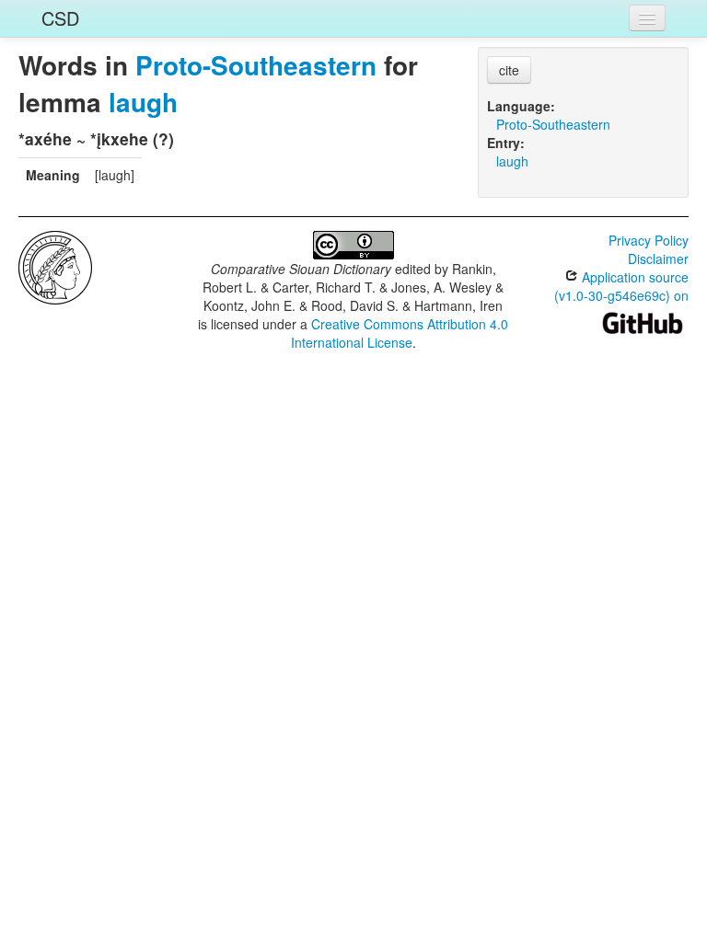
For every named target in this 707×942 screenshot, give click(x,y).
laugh (143, 102)
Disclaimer (658, 258)
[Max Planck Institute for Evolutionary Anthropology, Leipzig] (55, 266)
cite (509, 70)
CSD (60, 18)
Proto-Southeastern (256, 65)
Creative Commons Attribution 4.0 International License (400, 333)
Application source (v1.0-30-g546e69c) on (621, 286)
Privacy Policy (648, 240)
